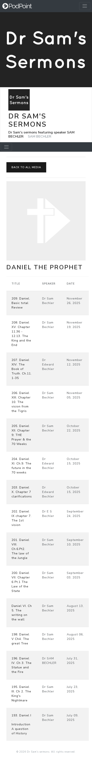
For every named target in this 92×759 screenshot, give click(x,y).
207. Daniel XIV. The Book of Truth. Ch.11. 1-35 (22, 369)
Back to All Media (26, 167)
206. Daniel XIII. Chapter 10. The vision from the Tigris (21, 402)
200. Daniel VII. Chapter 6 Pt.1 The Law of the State (21, 582)
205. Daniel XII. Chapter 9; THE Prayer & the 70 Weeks (21, 435)
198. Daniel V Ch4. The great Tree (20, 638)
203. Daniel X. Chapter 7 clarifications (22, 492)
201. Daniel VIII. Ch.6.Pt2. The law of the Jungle (20, 549)
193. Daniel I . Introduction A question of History (21, 724)
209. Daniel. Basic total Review (21, 303)
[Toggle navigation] (84, 6)
